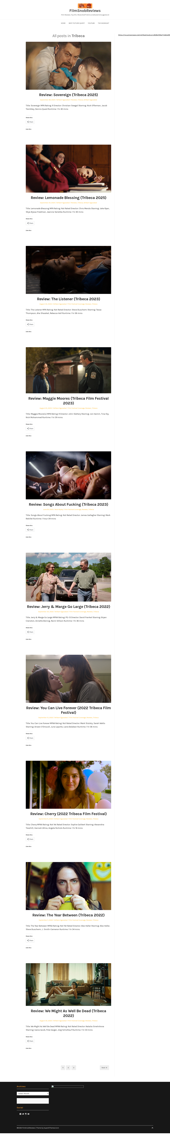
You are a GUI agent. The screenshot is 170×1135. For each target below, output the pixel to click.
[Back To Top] (152, 1128)
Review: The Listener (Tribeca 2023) (68, 299)
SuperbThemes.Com (51, 1128)
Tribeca (80, 100)
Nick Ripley (59, 509)
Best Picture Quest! (77, 23)
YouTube (91, 23)
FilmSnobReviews (85, 10)
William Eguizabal (63, 100)
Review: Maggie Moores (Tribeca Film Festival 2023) (68, 400)
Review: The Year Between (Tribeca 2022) (68, 915)
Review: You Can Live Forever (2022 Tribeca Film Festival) (68, 710)
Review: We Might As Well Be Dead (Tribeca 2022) (68, 1013)
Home (63, 23)
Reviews (74, 100)
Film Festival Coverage (76, 304)
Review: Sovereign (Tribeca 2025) (68, 94)
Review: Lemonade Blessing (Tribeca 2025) (68, 197)
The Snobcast (103, 23)
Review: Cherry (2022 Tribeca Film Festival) (68, 814)
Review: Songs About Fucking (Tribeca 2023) (68, 504)
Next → (104, 1068)
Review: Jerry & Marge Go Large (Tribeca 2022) (68, 606)
